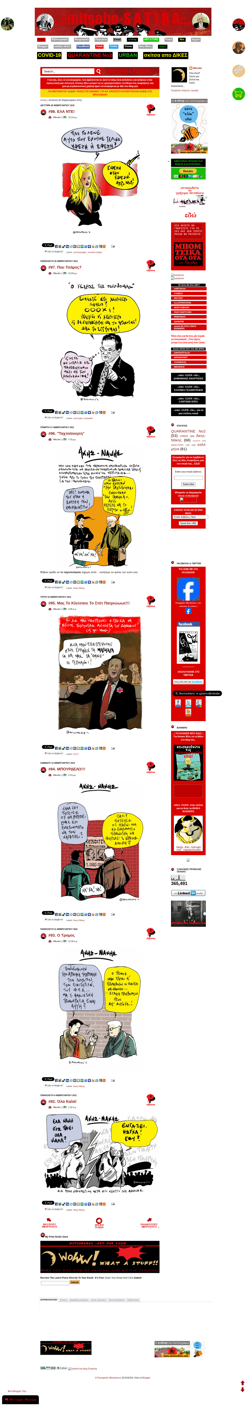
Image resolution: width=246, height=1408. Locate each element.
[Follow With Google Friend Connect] (62, 1368)
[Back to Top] (242, 1383)
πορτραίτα (88, 418)
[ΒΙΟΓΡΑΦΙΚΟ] (239, 47)
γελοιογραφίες (79, 252)
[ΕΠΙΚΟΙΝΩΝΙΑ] (239, 70)
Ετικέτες (63, 1300)
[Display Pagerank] (48, 1368)
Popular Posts (133, 1300)
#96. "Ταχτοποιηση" (66, 433)
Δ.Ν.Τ (76, 754)
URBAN (184, 436)
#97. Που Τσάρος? (64, 267)
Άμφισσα (196, 441)
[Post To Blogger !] (78, 246)
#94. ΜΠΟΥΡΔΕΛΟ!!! (66, 769)
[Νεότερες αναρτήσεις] (49, 1227)
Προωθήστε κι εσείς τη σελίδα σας (188, 616)
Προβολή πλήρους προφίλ (185, 90)
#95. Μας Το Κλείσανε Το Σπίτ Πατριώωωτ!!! (89, 603)
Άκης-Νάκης (79, 588)
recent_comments (98, 1300)
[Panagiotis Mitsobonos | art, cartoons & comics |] (188, 613)
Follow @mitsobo (188, 689)
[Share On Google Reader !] (96, 246)
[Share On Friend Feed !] (85, 246)
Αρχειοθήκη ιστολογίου (79, 1300)
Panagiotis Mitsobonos (109, 1377)
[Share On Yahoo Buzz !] (93, 246)
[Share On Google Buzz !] (60, 246)
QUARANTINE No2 (188, 431)
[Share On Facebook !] (56, 246)
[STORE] (239, 93)
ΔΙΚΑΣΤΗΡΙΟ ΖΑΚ (180, 445)
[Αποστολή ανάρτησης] (112, 246)
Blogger (146, 1377)
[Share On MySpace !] (89, 246)
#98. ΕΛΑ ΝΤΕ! (61, 111)
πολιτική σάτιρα (95, 252)
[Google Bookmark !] (100, 246)
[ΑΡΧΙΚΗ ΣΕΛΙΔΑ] (239, 23)
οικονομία (77, 418)
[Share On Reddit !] (71, 246)
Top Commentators (116, 1300)
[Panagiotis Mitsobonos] (188, 599)
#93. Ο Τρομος (61, 935)
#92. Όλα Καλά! (62, 1101)
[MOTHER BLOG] (7, 23)
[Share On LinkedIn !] (74, 246)
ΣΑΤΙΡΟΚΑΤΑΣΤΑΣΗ (48, 1300)
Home (43, 100)
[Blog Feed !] (104, 246)
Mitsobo (197, 68)
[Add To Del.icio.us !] (63, 246)
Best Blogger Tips (17, 1391)
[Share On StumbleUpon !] (82, 246)
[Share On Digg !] (67, 246)
